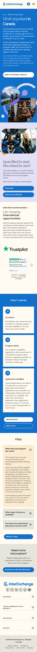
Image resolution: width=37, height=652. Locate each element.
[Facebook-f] (7, 590)
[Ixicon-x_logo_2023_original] (20, 590)
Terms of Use (21, 648)
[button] (33, 4)
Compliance (24, 646)
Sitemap (30, 648)
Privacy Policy (9, 648)
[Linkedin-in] (16, 590)
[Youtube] (29, 590)
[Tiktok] (25, 590)
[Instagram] (12, 590)
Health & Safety (13, 646)
